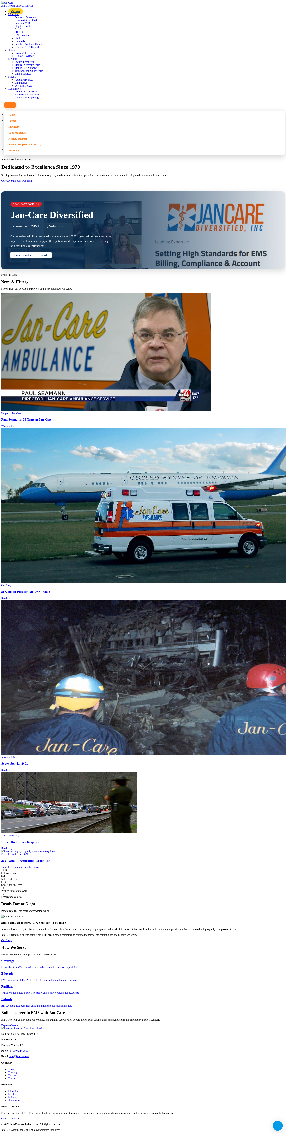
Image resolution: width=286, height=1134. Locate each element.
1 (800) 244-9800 (19, 1050)
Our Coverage (9, 180)
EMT (17, 38)
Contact (12, 1078)
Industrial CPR (22, 23)
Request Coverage (24, 55)
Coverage (13, 1072)
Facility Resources (24, 61)
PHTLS (19, 32)
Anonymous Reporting (27, 97)
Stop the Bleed (22, 26)
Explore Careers (9, 1025)
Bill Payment (21, 82)
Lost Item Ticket (23, 85)
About (11, 1069)
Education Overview (25, 17)
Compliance (14, 1100)
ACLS (18, 29)
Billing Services (23, 73)
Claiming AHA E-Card (27, 47)
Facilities (12, 1094)
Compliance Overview (26, 91)
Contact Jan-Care (10, 1118)
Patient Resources (24, 79)
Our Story (6, 940)
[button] (10, 105)
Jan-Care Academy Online (28, 44)
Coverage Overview (25, 53)
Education (13, 1091)
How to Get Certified (26, 20)
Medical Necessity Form (27, 64)
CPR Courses (22, 35)
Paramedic (20, 41)
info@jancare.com (19, 1056)
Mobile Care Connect (26, 67)
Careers (15, 11)
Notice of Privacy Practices (29, 94)
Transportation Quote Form (29, 70)
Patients (12, 1097)
